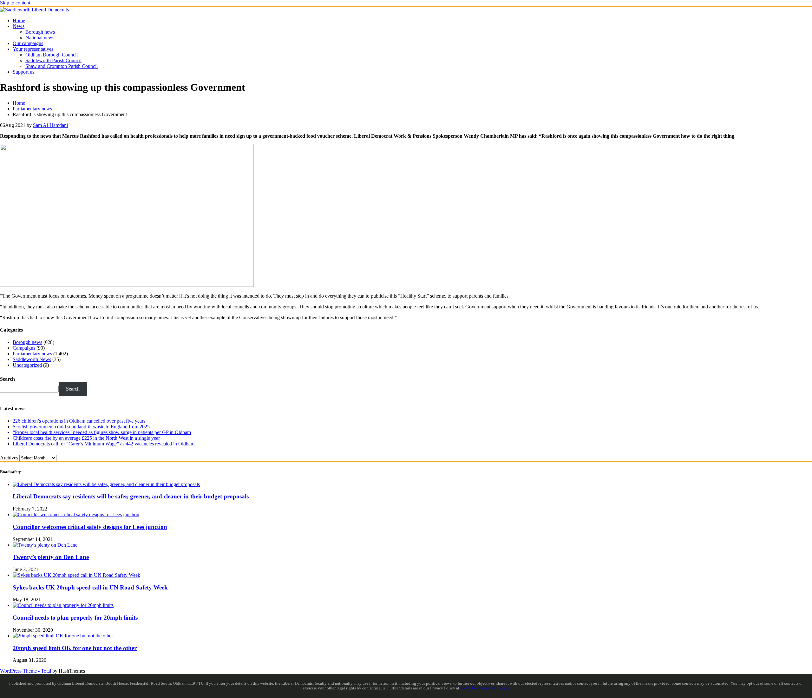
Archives (9, 457)
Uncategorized (27, 365)
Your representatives (33, 49)
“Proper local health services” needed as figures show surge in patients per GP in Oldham (102, 432)
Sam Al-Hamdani (50, 125)
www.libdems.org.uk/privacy (484, 688)
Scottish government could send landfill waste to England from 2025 (81, 426)
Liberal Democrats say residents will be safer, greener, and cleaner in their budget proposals (131, 496)
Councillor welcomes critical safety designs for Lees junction (90, 527)
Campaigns (24, 348)
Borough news (40, 32)
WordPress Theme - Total (25, 671)
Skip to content (15, 2)
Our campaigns (28, 43)
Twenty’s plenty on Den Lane (51, 557)
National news (39, 37)
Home (19, 20)
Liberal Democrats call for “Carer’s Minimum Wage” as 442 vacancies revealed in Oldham (103, 443)
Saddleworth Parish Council (53, 60)
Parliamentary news (32, 353)
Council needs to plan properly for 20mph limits (75, 617)
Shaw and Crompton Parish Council (61, 66)
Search (7, 379)
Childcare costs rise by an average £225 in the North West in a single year (86, 438)
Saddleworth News (32, 359)
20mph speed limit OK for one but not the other (75, 648)
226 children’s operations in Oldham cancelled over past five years (79, 421)
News (18, 26)
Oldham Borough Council (51, 54)
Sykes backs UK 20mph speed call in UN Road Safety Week (90, 587)
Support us (23, 72)
